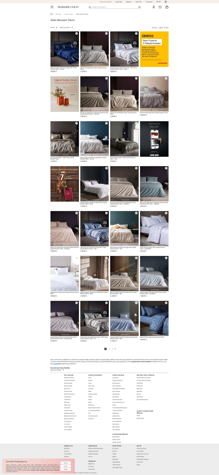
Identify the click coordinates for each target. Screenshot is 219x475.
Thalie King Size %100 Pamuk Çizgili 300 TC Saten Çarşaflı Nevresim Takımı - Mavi (93, 248)
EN (160, 2)
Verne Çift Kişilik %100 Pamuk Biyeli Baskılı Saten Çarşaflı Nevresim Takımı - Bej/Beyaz (123, 203)
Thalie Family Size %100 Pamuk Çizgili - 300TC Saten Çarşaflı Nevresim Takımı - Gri (94, 338)
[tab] (59, 65)
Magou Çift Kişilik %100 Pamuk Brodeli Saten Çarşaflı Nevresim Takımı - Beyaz (94, 293)
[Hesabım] (153, 7)
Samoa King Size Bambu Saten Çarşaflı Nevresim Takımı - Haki (123, 158)
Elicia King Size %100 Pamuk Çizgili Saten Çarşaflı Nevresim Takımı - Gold (123, 248)
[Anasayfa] (68, 7)
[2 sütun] (159, 28)
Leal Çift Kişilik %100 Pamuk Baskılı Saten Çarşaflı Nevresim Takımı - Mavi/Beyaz (153, 293)
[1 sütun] (160, 28)
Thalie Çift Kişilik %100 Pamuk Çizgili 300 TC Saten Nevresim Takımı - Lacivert (63, 68)
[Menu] (52, 7)
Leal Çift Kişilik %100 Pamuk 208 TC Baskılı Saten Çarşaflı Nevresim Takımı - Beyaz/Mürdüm (63, 338)
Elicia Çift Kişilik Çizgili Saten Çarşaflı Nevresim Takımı (154, 112)
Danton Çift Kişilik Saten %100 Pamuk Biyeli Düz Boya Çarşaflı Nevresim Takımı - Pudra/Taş (64, 248)
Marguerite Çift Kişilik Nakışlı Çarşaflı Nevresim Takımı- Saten (64, 293)
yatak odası (59, 14)
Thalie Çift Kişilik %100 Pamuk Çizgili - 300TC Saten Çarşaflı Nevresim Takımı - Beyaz (123, 68)
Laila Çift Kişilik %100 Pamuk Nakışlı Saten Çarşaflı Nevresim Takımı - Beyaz (93, 203)
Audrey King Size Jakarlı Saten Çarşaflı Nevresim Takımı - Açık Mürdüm (152, 248)
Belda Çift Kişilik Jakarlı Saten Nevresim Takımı (152, 337)
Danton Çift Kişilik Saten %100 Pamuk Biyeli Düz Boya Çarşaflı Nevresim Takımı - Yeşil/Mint (154, 203)
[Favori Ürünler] (160, 7)
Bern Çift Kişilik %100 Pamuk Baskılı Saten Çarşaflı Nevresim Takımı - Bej (123, 293)
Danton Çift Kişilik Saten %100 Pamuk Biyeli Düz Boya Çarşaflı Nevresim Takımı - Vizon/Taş (94, 113)
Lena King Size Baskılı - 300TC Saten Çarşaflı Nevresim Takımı (62, 158)
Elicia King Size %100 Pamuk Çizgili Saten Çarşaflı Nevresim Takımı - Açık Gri (93, 158)
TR (157, 1)
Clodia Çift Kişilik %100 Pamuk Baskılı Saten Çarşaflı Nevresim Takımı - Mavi (123, 338)
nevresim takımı (69, 14)
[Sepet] (167, 7)
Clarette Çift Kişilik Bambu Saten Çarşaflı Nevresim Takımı (93, 68)
